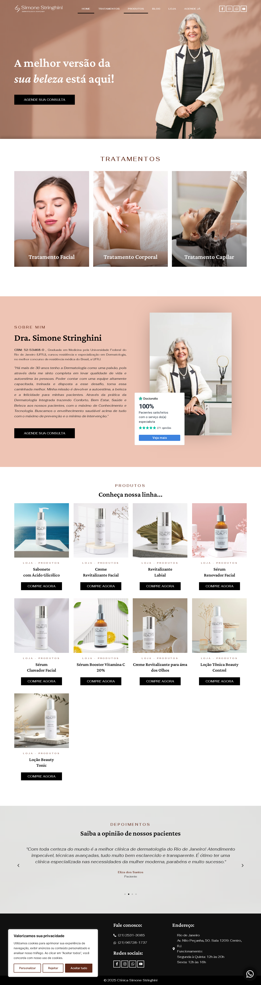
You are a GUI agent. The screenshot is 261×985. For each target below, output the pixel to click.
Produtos (136, 8)
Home (86, 8)
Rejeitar (53, 968)
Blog (156, 8)
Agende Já (192, 8)
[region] (53, 953)
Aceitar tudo (79, 968)
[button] (18, 865)
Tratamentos (109, 8)
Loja (172, 8)
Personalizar (27, 968)
